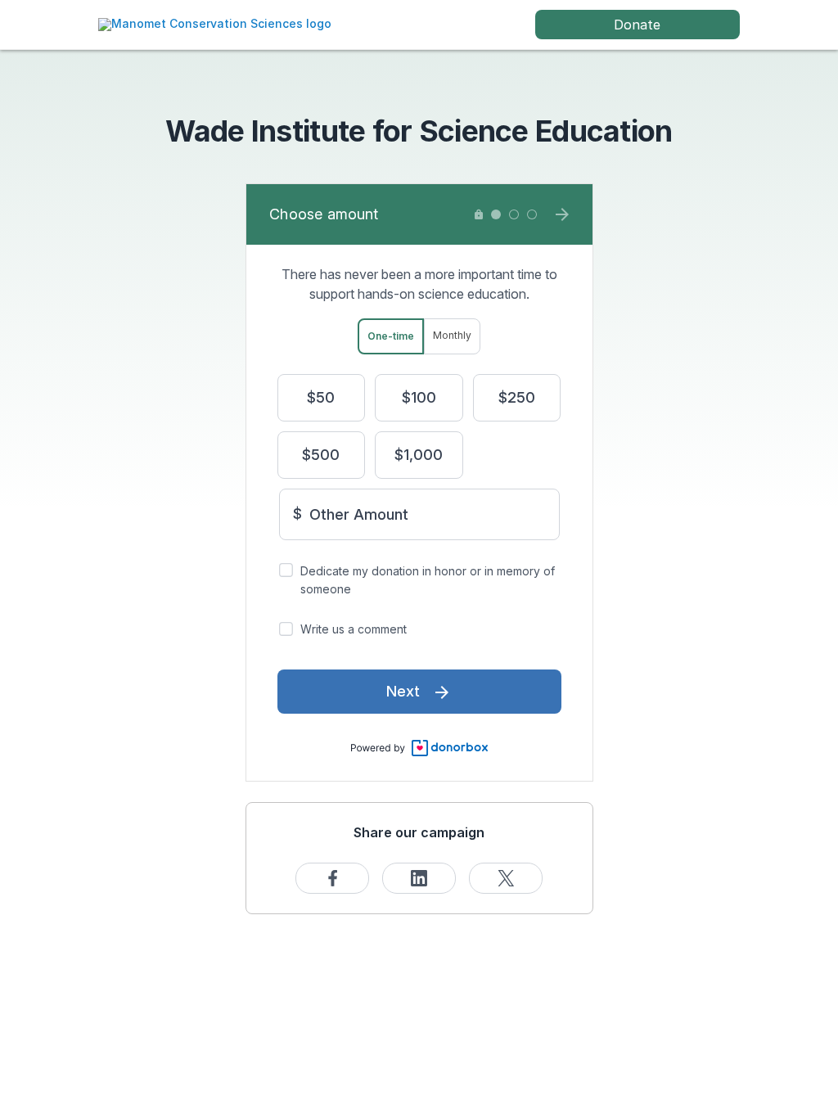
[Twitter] (506, 878)
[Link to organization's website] (214, 23)
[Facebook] (332, 878)
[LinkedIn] (419, 878)
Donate (637, 24)
